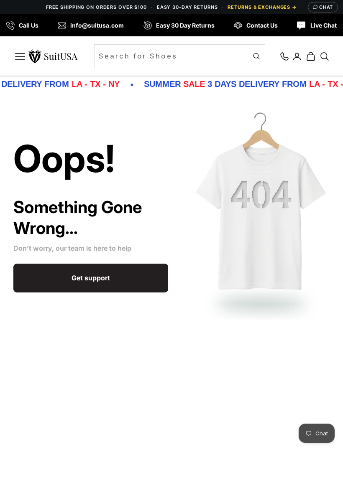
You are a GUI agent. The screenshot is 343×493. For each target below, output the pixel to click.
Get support (91, 278)
